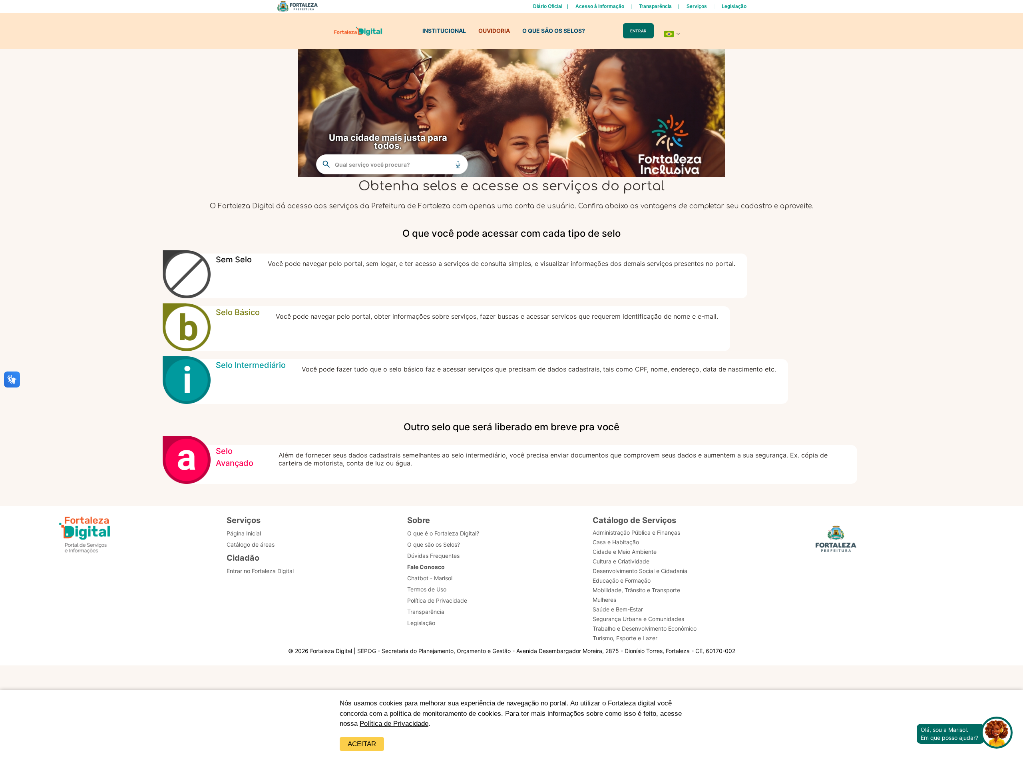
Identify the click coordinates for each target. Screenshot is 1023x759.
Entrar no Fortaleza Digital (260, 570)
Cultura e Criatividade (621, 561)
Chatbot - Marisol (429, 578)
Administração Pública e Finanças (636, 532)
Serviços (697, 6)
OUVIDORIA (494, 30)
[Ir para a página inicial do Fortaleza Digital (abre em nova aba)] (85, 536)
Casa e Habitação (616, 542)
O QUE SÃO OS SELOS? (553, 30)
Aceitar (362, 744)
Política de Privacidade (394, 723)
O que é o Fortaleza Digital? (443, 533)
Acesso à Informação (599, 6)
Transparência (655, 6)
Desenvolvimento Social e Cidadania (640, 570)
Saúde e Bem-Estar (618, 609)
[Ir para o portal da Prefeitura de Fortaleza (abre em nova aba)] (836, 541)
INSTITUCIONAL (444, 30)
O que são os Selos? (433, 544)
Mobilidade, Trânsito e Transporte (636, 590)
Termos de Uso (426, 589)
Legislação (734, 6)
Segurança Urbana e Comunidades (638, 618)
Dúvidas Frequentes (433, 555)
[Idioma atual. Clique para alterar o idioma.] (672, 34)
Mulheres (604, 599)
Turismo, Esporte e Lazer (625, 638)
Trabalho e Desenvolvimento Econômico (645, 628)
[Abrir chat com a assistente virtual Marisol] (996, 733)
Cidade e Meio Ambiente (625, 551)
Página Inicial (244, 533)
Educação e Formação (622, 580)
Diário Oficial (547, 6)
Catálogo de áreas (251, 544)
